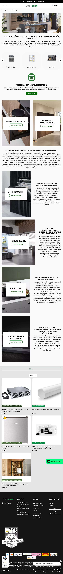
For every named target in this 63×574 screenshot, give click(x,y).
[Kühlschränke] (31, 61)
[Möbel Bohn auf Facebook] (2, 503)
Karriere (51, 505)
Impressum (20, 569)
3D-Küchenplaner (37, 518)
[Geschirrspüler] (11, 61)
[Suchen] (6, 5)
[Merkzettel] (53, 5)
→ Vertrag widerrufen (53, 512)
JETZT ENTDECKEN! (16, 125)
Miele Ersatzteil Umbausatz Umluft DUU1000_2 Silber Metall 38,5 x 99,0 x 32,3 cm (15, 410)
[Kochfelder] (51, 61)
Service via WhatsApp (38, 505)
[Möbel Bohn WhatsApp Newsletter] (10, 503)
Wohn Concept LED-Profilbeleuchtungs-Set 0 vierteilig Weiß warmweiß (14, 484)
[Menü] (3, 5)
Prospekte (35, 508)
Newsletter (36, 515)
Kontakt (35, 510)
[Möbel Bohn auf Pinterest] (8, 503)
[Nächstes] (60, 60)
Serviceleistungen (37, 513)
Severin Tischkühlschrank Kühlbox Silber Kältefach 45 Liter (16, 447)
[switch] (5, 566)
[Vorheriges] (2, 60)
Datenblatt (5, 419)
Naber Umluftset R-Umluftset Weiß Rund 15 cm (46, 409)
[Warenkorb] (59, 5)
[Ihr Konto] (56, 5)
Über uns (51, 503)
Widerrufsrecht (27, 569)
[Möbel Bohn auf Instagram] (5, 503)
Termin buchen (31, 93)
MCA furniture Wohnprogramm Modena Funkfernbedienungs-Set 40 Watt (44, 447)
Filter (32, 369)
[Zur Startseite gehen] (31, 6)
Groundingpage (53, 508)
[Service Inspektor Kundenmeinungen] (13, 537)
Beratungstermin (37, 503)
